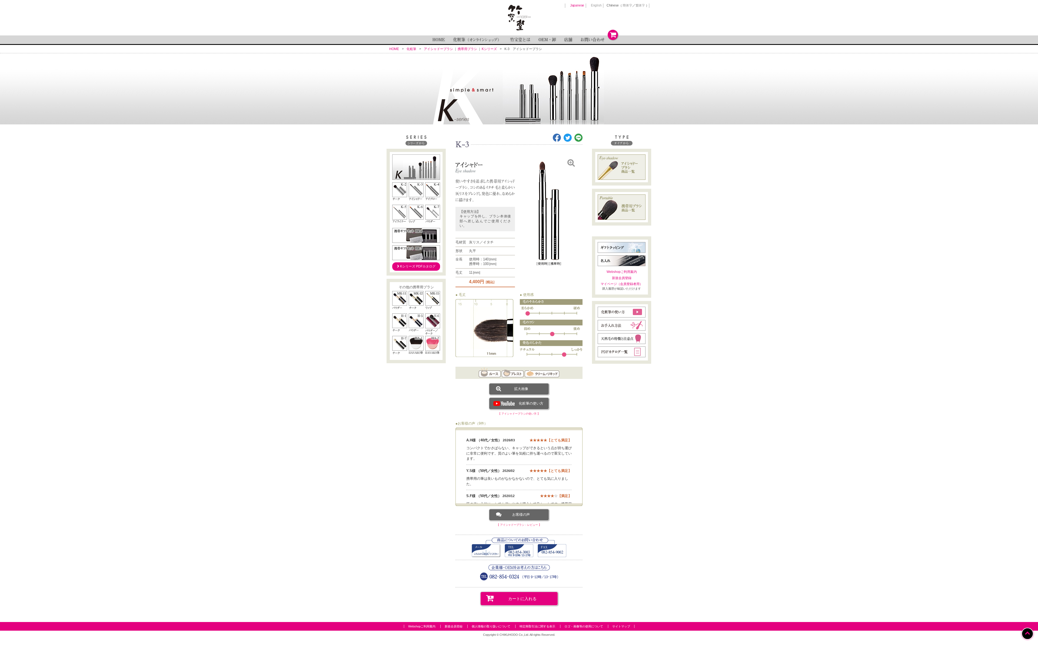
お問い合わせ (592, 39)
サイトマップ (621, 626)
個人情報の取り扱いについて (491, 626)
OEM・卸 (547, 39)
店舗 (568, 39)
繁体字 (640, 5)
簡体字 (627, 5)
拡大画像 (521, 389)
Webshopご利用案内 (622, 272)
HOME (438, 39)
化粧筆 (477, 39)
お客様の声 (521, 514)
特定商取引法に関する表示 (537, 626)
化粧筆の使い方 (531, 403)
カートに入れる (522, 598)
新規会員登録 (621, 278)
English (596, 5)
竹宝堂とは (520, 39)
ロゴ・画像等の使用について (583, 626)
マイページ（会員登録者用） (622, 284)
